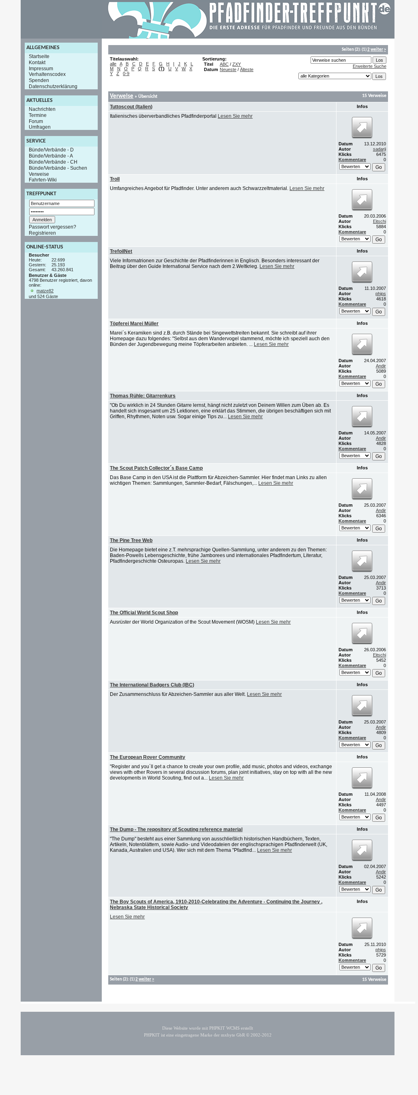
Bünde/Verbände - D (51, 150)
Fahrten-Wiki (43, 180)
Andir (381, 365)
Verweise (39, 174)
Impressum (41, 68)
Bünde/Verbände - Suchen (58, 168)
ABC (224, 64)
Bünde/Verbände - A (51, 156)
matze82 (45, 290)
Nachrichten (42, 109)
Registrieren (42, 233)
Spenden (39, 80)
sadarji (379, 149)
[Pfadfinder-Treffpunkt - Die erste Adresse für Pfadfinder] (249, 37)
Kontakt (37, 62)
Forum (36, 121)
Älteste (246, 69)
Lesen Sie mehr (235, 116)
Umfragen (40, 127)
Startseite (39, 56)
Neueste (228, 69)
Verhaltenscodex (47, 74)
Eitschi (379, 221)
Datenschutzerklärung (53, 86)
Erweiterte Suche (369, 66)
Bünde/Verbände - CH (53, 162)
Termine (38, 115)
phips (380, 293)
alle (113, 63)
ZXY (236, 64)
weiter (377, 50)
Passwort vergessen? (52, 227)
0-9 (126, 73)
